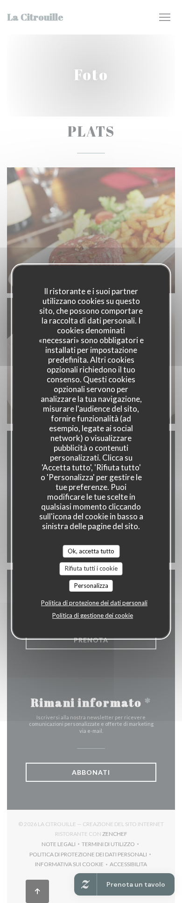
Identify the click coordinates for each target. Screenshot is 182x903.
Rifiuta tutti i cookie (91, 568)
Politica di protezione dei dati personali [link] (94, 603)
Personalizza (91, 585)
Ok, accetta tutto (91, 551)
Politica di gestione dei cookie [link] (92, 615)
